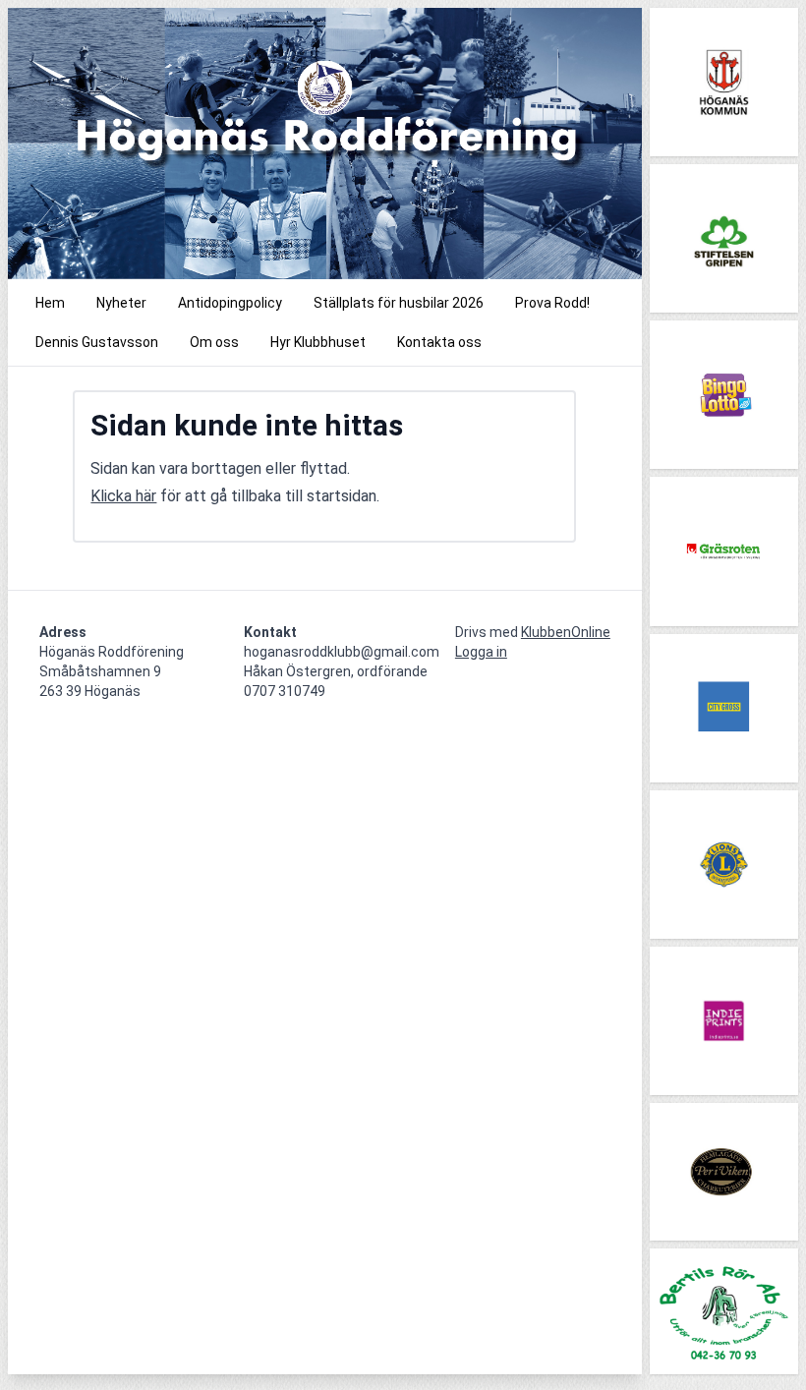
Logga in (481, 652)
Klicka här (123, 496)
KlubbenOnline (565, 632)
